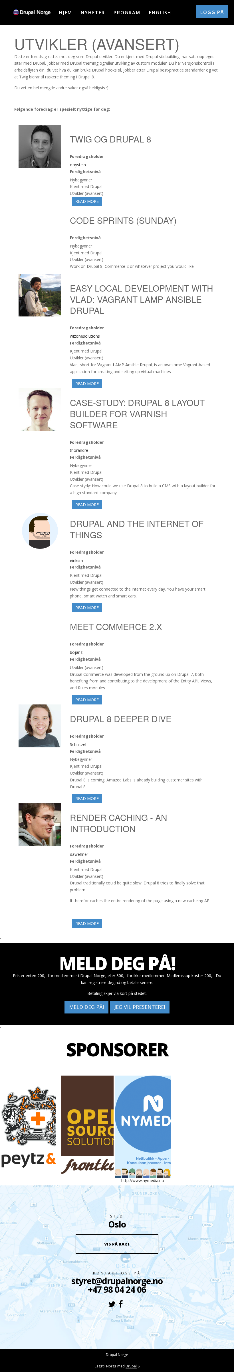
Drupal (131, 1366)
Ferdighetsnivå (85, 171)
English (160, 12)
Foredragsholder (87, 156)
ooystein (78, 164)
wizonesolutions (85, 336)
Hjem (65, 12)
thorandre (79, 450)
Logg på (212, 12)
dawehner (79, 854)
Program (127, 12)
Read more (88, 201)
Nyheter (93, 12)
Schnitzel (78, 744)
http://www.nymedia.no (142, 1180)
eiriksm (76, 560)
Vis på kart (117, 1244)
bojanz (76, 652)
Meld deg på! (86, 1006)
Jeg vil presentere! (139, 1006)
